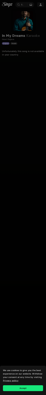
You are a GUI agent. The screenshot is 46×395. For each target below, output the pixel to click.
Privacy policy (10, 380)
